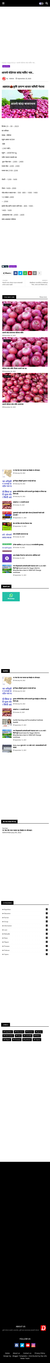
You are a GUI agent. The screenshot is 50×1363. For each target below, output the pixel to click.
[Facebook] (15, 273)
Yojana (25, 954)
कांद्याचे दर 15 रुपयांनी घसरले (21, 502)
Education (25, 913)
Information (25, 926)
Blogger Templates (20, 1356)
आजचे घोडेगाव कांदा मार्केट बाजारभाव (12, 404)
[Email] (35, 273)
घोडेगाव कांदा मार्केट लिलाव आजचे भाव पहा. (14, 368)
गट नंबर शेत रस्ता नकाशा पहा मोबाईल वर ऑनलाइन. (26, 470)
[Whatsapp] (25, 273)
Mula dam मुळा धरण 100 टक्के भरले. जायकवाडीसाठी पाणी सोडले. (29, 746)
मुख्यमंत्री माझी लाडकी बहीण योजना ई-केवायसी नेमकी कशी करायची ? (28, 514)
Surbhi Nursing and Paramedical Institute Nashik (28, 721)
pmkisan (25, 950)
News (25, 938)
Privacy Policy (40, 1353)
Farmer (26, 917)
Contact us (27, 1353)
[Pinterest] (30, 273)
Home (4, 63)
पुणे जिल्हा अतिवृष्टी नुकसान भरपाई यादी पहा (24, 481)
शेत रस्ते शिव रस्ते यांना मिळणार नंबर (22, 523)
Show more (43, 297)
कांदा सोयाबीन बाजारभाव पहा (20, 534)
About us (16, 1353)
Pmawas (25, 946)
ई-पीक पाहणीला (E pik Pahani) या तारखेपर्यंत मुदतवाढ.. (28, 544)
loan (25, 930)
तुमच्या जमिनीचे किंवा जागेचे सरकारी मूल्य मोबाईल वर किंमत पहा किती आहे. (29, 492)
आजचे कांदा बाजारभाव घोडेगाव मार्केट (12, 332)
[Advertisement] (25, 34)
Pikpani (25, 942)
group (25, 921)
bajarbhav (11, 63)
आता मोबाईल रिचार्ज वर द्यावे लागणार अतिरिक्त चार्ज (26, 555)
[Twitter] (20, 273)
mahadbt (25, 934)
